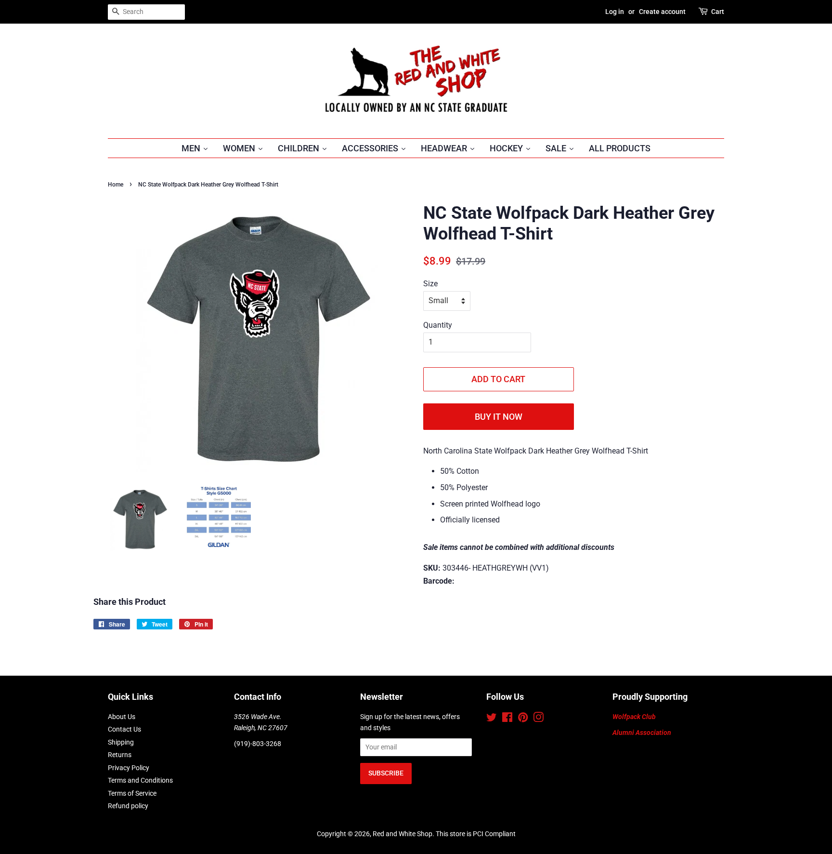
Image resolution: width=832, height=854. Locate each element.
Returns (119, 755)
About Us (121, 717)
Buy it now (498, 417)
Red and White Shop (402, 834)
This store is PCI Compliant (476, 834)
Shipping (121, 742)
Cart (717, 11)
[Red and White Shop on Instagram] (538, 719)
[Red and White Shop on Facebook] (507, 719)
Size (430, 283)
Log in (614, 11)
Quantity (437, 325)
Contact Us (124, 729)
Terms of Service (132, 793)
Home (115, 184)
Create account (662, 11)
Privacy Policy (128, 768)
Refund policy (128, 806)
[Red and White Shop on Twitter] (491, 719)
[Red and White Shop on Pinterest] (523, 719)
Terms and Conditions (140, 780)
